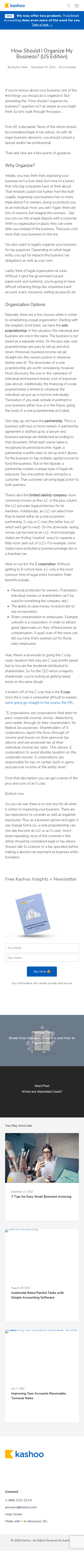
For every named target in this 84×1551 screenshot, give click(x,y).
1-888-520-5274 (18, 1500)
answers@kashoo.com (21, 1507)
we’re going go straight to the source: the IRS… (40, 702)
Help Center (13, 1514)
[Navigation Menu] (76, 5)
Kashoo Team (20, 67)
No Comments (67, 67)
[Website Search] (68, 5)
